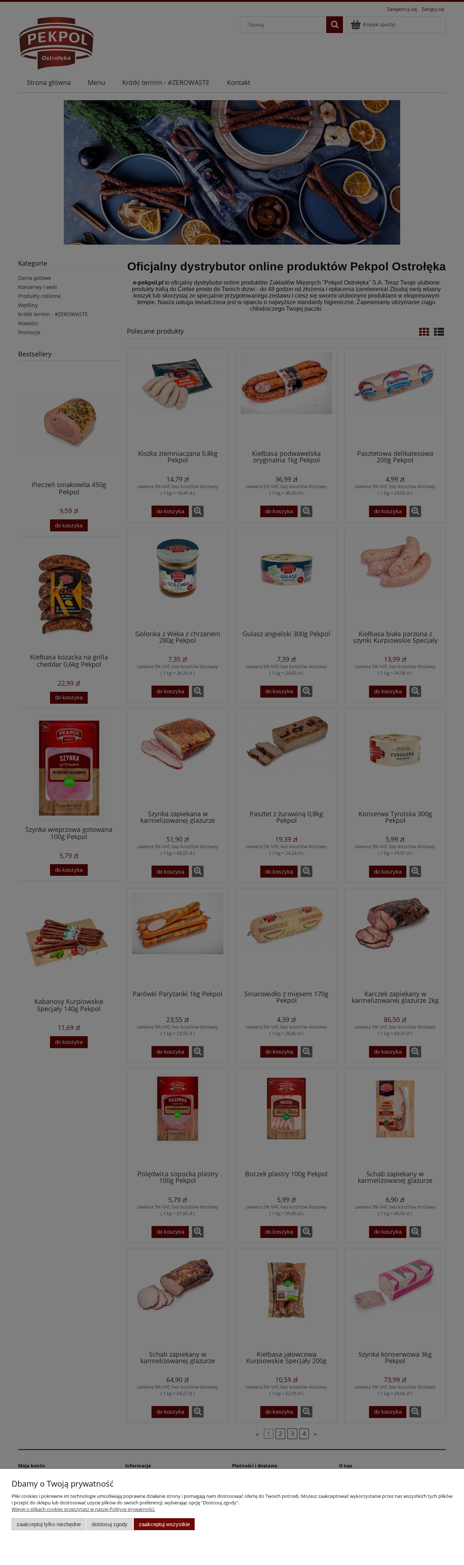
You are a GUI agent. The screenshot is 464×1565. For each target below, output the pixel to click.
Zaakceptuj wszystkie (164, 1524)
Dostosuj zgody (110, 1524)
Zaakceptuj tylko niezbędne (49, 1524)
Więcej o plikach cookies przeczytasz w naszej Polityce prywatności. (83, 1509)
